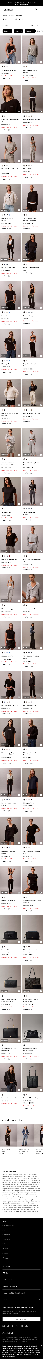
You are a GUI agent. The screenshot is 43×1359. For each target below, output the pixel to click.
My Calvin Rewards (10, 1286)
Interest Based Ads (14, 1339)
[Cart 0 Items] (36, 9)
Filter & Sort (36, 26)
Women (5, 15)
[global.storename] (8, 9)
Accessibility (7, 1253)
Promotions (7, 1266)
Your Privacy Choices (20, 1354)
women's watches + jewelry (12, 1211)
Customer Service (8, 1225)
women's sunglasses (31, 1211)
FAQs (4, 1230)
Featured (11, 15)
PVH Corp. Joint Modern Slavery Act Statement (17, 1337)
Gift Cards (6, 1273)
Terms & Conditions (24, 1341)
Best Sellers (19, 15)
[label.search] (31, 9)
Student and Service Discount (14, 1293)
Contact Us (6, 1234)
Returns (5, 1244)
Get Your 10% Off (21, 1319)
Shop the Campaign (21, 4)
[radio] (2, 66)
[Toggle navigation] (40, 10)
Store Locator (8, 1279)
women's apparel (14, 1209)
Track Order (6, 1239)
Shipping (5, 1248)
